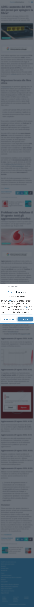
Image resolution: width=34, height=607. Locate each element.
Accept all (25, 319)
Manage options (9, 319)
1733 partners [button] (11, 300)
